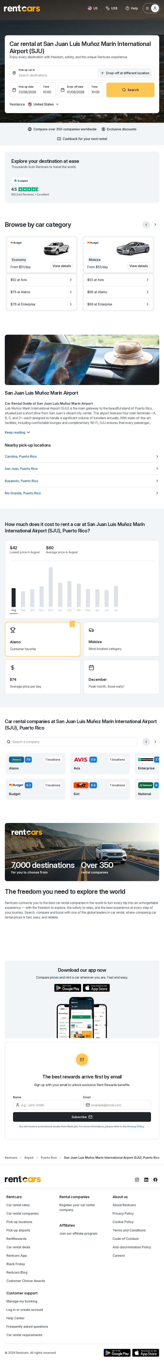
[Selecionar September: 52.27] (23, 599)
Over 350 (97, 865)
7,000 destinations (43, 865)
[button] (24, 180)
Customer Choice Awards (25, 1281)
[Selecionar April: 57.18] (97, 598)
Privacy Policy (136, 1126)
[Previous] (146, 224)
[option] (41, 280)
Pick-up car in (27, 69)
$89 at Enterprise (99, 304)
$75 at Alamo (20, 292)
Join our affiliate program (78, 1233)
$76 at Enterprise (22, 304)
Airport (29, 1157)
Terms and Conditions (129, 1230)
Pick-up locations (19, 1222)
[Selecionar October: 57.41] (32, 598)
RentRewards (16, 1239)
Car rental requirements (24, 1335)
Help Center (15, 1318)
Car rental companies (22, 1213)
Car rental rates (18, 1205)
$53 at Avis (95, 280)
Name (17, 1097)
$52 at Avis (18, 280)
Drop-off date (75, 86)
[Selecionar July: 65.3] (116, 596)
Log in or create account (24, 1310)
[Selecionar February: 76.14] (69, 594)
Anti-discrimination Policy (132, 1247)
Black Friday (15, 1264)
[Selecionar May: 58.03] (88, 598)
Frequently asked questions (27, 1326)
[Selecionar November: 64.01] (42, 596)
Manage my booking (21, 1301)
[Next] (155, 224)
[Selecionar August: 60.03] (14, 597)
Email (87, 1097)
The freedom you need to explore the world (65, 891)
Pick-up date (26, 86)
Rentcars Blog (16, 1272)
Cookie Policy (123, 1222)
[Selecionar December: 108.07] (51, 587)
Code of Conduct (126, 1239)
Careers (119, 1255)
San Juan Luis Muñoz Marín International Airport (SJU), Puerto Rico (112, 1157)
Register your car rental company (77, 1207)
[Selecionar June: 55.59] (107, 598)
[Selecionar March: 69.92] (79, 595)
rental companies (94, 872)
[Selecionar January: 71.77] (60, 595)
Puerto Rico (49, 1157)
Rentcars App (16, 1255)
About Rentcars (124, 1205)
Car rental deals (18, 1247)
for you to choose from (29, 872)
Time (46, 86)
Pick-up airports (18, 1230)
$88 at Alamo (97, 292)
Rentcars (11, 1157)
